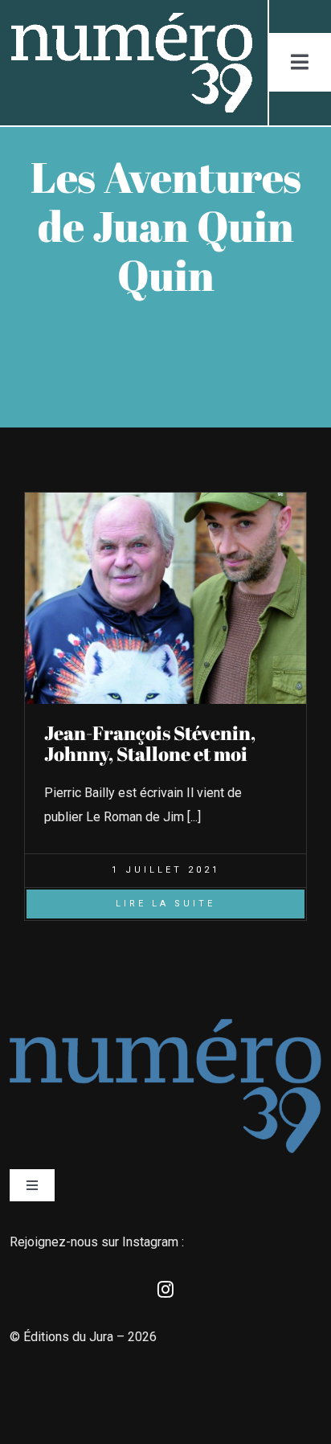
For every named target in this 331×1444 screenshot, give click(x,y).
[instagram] (165, 1289)
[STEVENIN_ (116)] (165, 498)
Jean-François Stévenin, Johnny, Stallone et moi (149, 743)
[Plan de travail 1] (130, 19)
